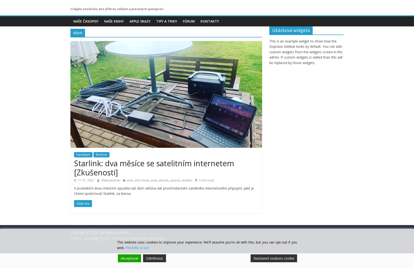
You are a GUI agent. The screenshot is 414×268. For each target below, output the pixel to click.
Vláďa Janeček (111, 180)
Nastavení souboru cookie (273, 258)
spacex (175, 180)
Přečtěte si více (137, 247)
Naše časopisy (85, 21)
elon (130, 180)
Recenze (101, 155)
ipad (154, 180)
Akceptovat (129, 258)
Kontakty (210, 21)
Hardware (83, 155)
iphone (163, 180)
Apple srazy (140, 21)
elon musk (142, 180)
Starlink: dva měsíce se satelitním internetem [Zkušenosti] (154, 168)
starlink (187, 180)
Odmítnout (154, 258)
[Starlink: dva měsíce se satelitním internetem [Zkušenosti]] (166, 44)
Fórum (189, 21)
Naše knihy (114, 21)
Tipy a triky (166, 21)
